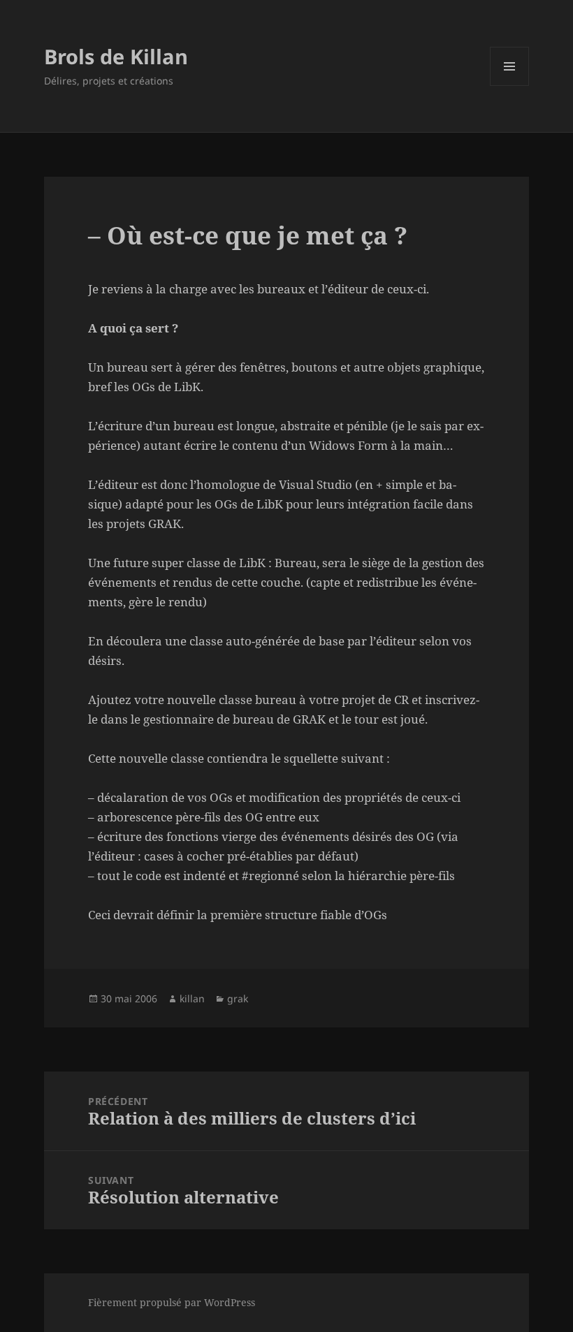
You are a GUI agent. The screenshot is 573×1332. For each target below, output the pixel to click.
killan (192, 998)
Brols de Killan (116, 56)
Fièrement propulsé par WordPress (171, 1302)
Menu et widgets (510, 85)
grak (237, 998)
